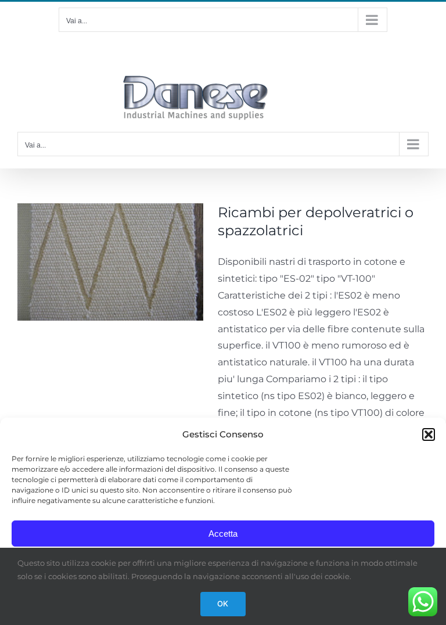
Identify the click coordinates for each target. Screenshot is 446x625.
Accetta (223, 533)
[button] (428, 434)
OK (222, 603)
